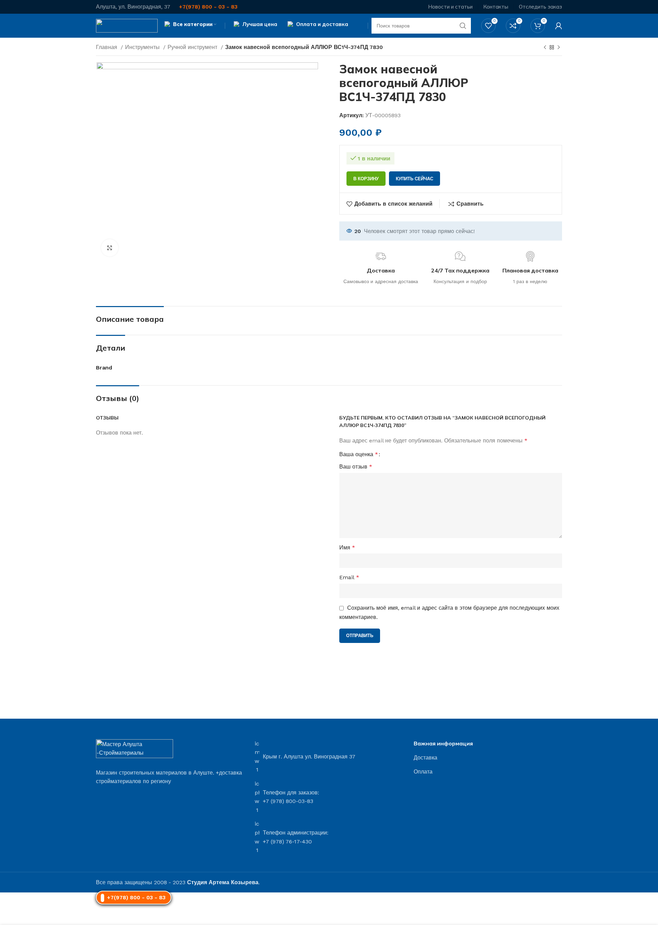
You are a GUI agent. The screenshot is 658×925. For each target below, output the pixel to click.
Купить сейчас (414, 178)
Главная (107, 47)
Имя (347, 547)
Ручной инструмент (193, 47)
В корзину (366, 178)
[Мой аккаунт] (558, 26)
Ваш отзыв (355, 466)
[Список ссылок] (488, 757)
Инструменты (143, 47)
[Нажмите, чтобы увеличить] (109, 247)
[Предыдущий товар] (544, 47)
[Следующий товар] (558, 47)
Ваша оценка (358, 454)
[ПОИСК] (463, 26)
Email (349, 577)
